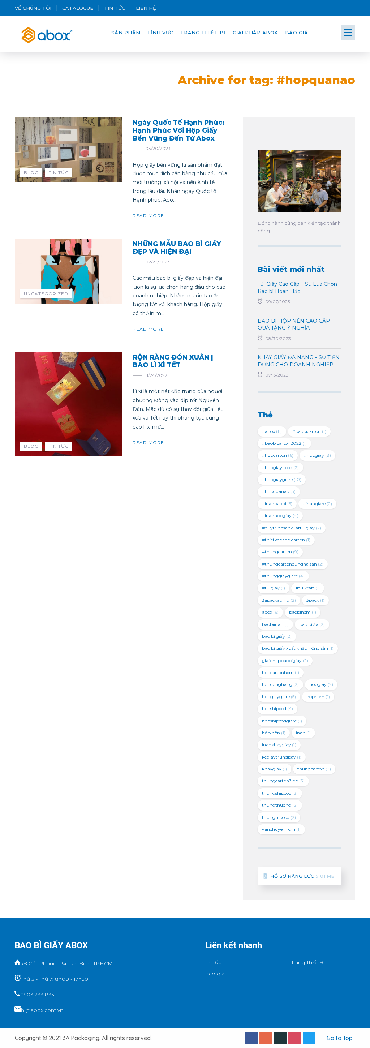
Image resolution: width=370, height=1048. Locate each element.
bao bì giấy (277, 636)
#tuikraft (308, 587)
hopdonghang (280, 684)
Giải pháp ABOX (255, 32)
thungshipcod (280, 793)
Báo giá (296, 32)
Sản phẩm (126, 32)
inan (303, 732)
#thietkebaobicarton (286, 539)
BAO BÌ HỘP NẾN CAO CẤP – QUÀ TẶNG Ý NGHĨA (296, 324)
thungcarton (314, 769)
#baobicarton (309, 431)
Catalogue (77, 8)
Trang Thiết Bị (202, 32)
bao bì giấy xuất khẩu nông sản (298, 648)
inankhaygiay (279, 744)
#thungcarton (280, 551)
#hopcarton (277, 455)
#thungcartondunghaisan (292, 564)
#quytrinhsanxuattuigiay (291, 528)
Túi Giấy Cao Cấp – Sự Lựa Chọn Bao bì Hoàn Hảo (297, 288)
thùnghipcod (279, 817)
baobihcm (302, 612)
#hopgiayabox (280, 467)
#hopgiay (317, 455)
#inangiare (317, 503)
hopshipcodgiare (282, 720)
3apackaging (279, 600)
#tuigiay (273, 587)
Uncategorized (46, 293)
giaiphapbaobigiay (285, 660)
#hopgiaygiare (281, 479)
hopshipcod (277, 708)
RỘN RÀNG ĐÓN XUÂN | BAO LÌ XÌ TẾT (173, 361)
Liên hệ (146, 8)
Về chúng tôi (33, 8)
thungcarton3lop (283, 780)
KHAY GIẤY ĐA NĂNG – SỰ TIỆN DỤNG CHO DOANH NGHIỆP (299, 361)
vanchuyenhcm (281, 829)
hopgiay (321, 684)
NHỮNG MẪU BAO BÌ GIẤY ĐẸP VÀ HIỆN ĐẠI (177, 248)
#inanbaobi (277, 503)
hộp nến (273, 732)
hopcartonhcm (280, 672)
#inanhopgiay (280, 515)
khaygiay (274, 769)
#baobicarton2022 (284, 443)
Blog (31, 172)
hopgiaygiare (279, 696)
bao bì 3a (312, 624)
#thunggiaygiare (283, 576)
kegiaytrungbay (281, 757)
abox (270, 612)
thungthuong (280, 805)
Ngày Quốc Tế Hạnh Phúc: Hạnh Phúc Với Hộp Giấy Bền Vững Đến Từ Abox (178, 130)
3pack (315, 600)
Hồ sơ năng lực (303, 876)
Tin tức (114, 8)
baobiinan (275, 624)
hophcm (318, 696)
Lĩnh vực (160, 32)
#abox (272, 431)
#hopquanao (279, 491)
